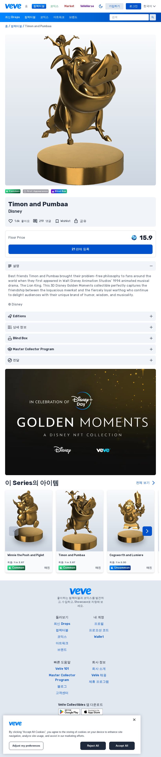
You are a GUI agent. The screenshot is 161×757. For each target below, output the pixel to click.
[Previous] (13, 531)
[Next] (147, 531)
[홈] (13, 6)
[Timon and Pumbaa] (79, 550)
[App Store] (92, 712)
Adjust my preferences (26, 745)
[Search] (153, 17)
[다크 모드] (100, 6)
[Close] (134, 719)
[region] (72, 734)
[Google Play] (69, 712)
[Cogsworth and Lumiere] (130, 550)
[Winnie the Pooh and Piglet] (28, 550)
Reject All (93, 745)
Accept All (122, 745)
